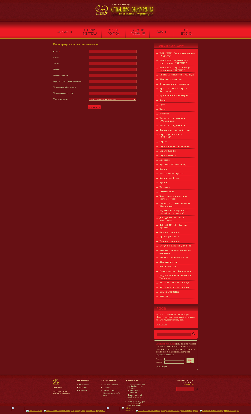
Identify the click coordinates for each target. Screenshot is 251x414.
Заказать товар (109, 390)
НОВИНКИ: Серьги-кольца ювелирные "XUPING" (174, 69)
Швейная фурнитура (171, 79)
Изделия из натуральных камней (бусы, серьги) (173, 212)
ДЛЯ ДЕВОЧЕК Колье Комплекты (171, 219)
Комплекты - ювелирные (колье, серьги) (173, 197)
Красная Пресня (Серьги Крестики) (173, 89)
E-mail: (57, 57)
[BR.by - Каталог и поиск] (127, 410)
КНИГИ (163, 296)
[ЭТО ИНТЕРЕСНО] (186, 33)
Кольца (163, 169)
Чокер (162, 109)
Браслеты (164, 160)
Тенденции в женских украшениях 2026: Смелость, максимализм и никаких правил (136, 388)
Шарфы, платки (168, 262)
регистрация (161, 324)
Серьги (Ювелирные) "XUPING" (171, 135)
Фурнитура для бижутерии (174, 84)
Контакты (83, 387)
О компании (84, 385)
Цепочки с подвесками (172, 125)
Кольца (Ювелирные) (171, 173)
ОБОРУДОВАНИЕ (169, 292)
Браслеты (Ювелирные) (172, 164)
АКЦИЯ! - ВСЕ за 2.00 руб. (174, 287)
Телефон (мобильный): (63, 93)
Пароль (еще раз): (61, 75)
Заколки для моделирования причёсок (175, 251)
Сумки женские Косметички (175, 271)
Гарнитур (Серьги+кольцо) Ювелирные (174, 204)
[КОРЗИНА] (162, 33)
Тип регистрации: (61, 99)
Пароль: (57, 69)
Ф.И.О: (57, 51)
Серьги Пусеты (167, 155)
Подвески (164, 187)
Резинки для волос (170, 241)
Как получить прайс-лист (111, 394)
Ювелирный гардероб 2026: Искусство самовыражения (136, 403)
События (83, 390)
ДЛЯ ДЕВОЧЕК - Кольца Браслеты (173, 226)
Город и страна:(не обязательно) (67, 81)
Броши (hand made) (170, 178)
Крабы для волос (169, 237)
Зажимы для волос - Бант (173, 257)
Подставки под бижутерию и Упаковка (175, 277)
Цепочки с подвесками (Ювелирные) (172, 119)
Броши (163, 182)
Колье (162, 100)
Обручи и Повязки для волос (175, 246)
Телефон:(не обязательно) (64, 87)
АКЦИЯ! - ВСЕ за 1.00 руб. (174, 283)
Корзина (106, 387)
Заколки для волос (170, 232)
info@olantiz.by (187, 384)
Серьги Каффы (167, 151)
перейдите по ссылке (165, 354)
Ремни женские (167, 267)
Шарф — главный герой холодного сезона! (135, 397)
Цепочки (164, 114)
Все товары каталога (111, 385)
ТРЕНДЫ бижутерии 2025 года (176, 75)
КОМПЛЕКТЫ (167, 192)
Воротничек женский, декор (175, 130)
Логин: (57, 63)
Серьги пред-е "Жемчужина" (175, 146)
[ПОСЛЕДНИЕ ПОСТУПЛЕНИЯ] (138, 33)
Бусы (162, 105)
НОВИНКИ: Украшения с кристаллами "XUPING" (173, 61)
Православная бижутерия (173, 96)
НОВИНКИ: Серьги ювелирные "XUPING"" (177, 54)
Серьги (163, 142)
